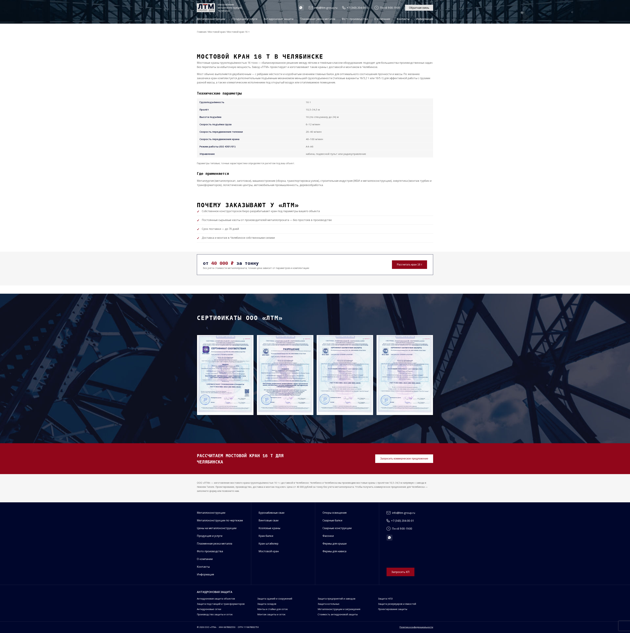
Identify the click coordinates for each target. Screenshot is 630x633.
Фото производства (355, 19)
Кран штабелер (268, 543)
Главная (201, 31)
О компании (382, 19)
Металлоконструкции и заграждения (339, 609)
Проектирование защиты (392, 609)
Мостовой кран (216, 31)
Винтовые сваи (268, 520)
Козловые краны (269, 528)
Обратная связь (419, 8)
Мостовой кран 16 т (238, 31)
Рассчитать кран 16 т (409, 264)
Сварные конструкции (337, 528)
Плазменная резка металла (317, 19)
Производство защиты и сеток (215, 614)
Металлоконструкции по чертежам (220, 520)
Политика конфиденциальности (416, 627)
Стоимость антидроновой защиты (338, 614)
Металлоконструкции (211, 512)
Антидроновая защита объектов (216, 598)
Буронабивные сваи (271, 512)
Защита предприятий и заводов (336, 598)
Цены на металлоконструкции (216, 528)
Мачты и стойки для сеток (272, 609)
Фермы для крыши (334, 543)
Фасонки (328, 536)
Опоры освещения (334, 512)
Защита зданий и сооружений (274, 598)
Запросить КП (400, 572)
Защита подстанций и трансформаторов (221, 603)
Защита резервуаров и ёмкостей (397, 603)
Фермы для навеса (334, 551)
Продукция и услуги (209, 536)
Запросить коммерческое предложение (404, 458)
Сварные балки (332, 520)
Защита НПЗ (385, 598)
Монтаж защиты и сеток (271, 614)
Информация (205, 574)
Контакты (403, 19)
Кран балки (266, 536)
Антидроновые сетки (209, 609)
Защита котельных (328, 603)
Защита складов (266, 603)
